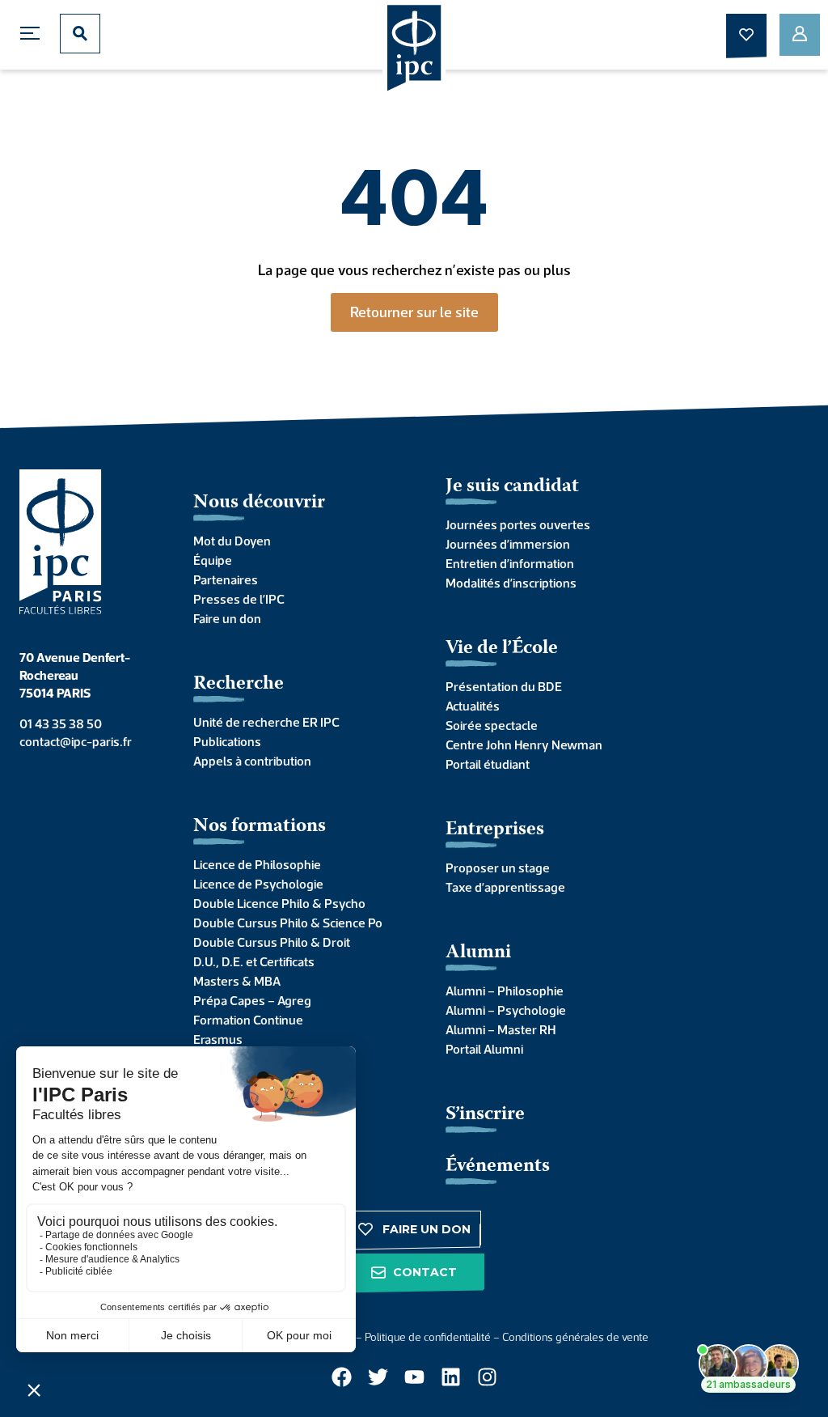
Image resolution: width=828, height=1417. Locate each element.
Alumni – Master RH (501, 1029)
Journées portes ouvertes (518, 524)
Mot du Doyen (232, 540)
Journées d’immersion (508, 544)
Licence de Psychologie (258, 883)
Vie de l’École (502, 648)
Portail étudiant (488, 764)
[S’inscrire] (799, 35)
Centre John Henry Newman (524, 744)
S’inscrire (485, 1115)
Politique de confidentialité (428, 1336)
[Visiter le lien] (414, 49)
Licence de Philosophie (257, 864)
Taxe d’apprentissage (505, 887)
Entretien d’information (510, 563)
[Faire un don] (746, 35)
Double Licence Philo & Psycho (279, 903)
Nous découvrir (259, 503)
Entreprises (495, 830)
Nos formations (259, 826)
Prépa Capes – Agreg (252, 1000)
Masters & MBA (237, 981)
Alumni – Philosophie (505, 990)
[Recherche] (80, 33)
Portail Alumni (484, 1049)
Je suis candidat (512, 487)
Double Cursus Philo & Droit (271, 942)
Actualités (473, 705)
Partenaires (225, 579)
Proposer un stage (498, 867)
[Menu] (34, 33)
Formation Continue (248, 1019)
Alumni (478, 953)
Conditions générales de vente (575, 1336)
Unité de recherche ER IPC (266, 722)
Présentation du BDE (504, 686)
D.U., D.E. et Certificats (254, 961)
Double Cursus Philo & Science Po (287, 922)
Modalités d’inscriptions (511, 582)
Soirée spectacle (492, 725)
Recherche (238, 684)
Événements (498, 1166)
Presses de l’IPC (239, 599)
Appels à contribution (252, 760)
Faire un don (227, 618)
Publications (227, 741)
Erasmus (218, 1039)
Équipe (212, 560)
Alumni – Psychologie (506, 1010)
